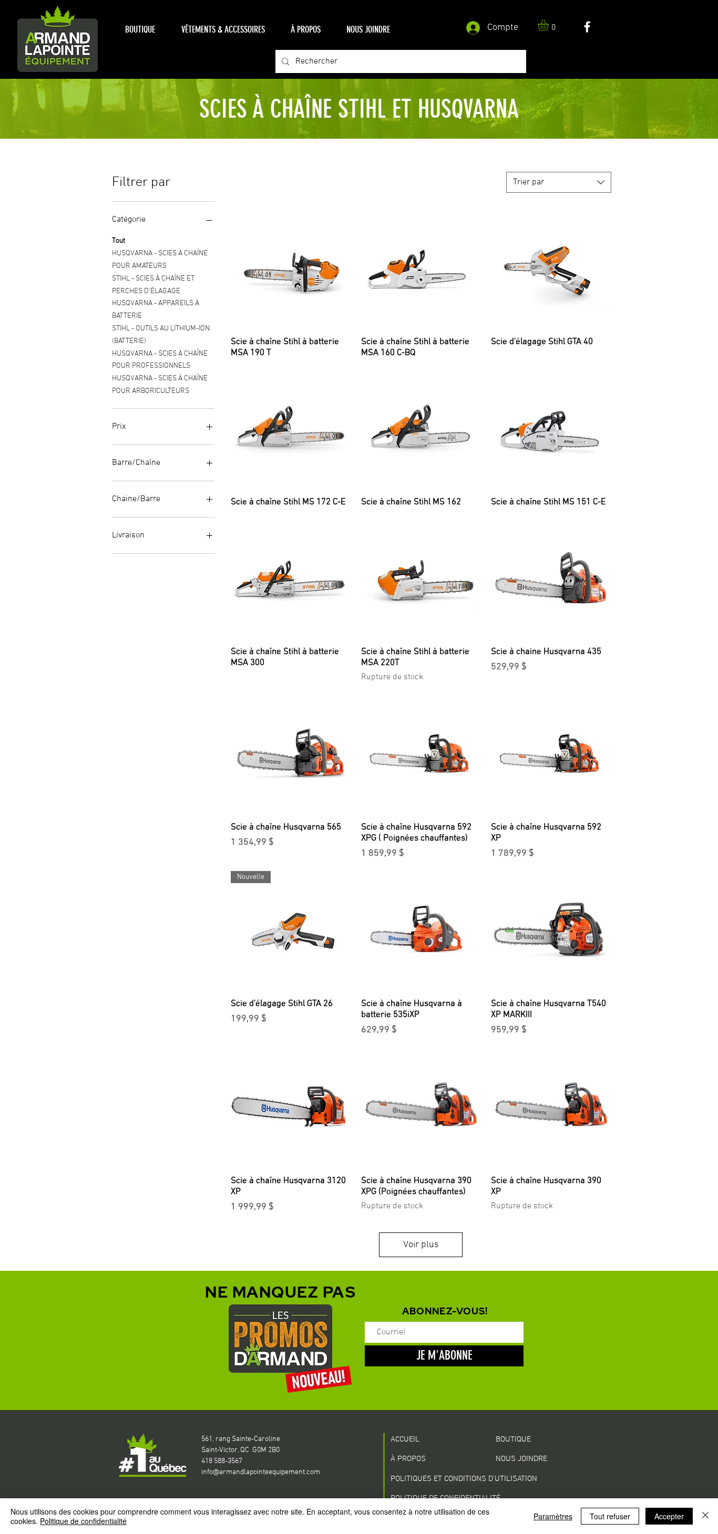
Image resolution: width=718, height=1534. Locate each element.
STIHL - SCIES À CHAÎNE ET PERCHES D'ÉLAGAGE (153, 285)
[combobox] (558, 182)
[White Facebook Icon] (587, 26)
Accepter (669, 1516)
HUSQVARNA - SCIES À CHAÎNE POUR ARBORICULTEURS (160, 385)
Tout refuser (610, 1516)
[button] (140, 29)
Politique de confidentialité (83, 1521)
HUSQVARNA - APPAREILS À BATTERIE (155, 309)
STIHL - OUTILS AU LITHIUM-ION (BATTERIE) (161, 335)
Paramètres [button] (553, 1516)
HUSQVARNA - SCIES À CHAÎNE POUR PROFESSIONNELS (160, 360)
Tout (118, 240)
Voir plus (421, 1244)
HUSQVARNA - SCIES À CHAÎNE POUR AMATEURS (160, 260)
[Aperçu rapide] (291, 268)
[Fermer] (705, 1516)
